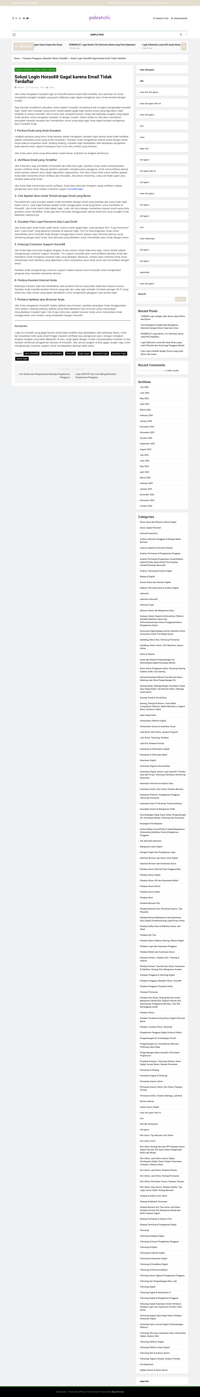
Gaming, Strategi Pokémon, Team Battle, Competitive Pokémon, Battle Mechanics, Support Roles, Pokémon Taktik (162, 706)
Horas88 (70, 353)
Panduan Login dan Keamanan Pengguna (158, 946)
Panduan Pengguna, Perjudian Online (156, 986)
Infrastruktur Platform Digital (153, 721)
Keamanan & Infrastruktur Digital (154, 749)
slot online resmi (147, 1141)
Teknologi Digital (147, 1287)
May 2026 (144, 398)
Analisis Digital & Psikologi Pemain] (156, 548)
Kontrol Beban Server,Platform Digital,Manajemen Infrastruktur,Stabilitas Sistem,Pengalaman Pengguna (162, 832)
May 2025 (144, 466)
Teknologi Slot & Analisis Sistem (155, 1353)
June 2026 (144, 393)
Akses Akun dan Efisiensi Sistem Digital (158, 522)
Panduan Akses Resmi (150, 886)
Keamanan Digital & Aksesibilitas (155, 766)
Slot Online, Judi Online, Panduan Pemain (158, 1170)
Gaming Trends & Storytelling (153, 697)
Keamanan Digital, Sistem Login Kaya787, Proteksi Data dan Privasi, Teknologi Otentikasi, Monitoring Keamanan (163, 774)
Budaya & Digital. (147, 576)
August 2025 (145, 449)
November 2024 (147, 500)
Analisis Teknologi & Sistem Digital (156, 571)
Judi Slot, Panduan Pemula (152, 743)
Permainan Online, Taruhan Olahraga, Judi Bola (161, 1096)
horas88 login (75, 189)
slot (142, 126)
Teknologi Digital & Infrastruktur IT (155, 1292)
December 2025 (147, 427)
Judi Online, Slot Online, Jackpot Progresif (159, 732)
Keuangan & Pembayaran (151, 823)
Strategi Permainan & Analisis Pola (156, 1219)
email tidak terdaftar (52, 353)
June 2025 (144, 461)
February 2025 (146, 483)
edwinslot (144, 593)
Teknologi (144, 1230)
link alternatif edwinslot (150, 841)
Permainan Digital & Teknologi (153, 1075)
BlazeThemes (118, 1392)
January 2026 (146, 421)
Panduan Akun (146, 897)
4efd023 (20, 87)
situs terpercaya (147, 238)
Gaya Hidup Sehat (148, 715)
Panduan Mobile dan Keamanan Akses (157, 952)
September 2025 (147, 443)
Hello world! (172, 370)
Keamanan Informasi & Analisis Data (156, 783)
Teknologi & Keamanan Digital (153, 1258)
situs (142, 137)
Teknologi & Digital (148, 1247)
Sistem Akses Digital (149, 1107)
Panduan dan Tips (148, 935)
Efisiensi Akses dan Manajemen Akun (157, 610)
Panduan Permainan (149, 992)
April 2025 (144, 472)
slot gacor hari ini (148, 171)
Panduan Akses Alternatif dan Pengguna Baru (160, 869)
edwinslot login (147, 605)
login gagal (84, 353)
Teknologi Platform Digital (152, 1342)
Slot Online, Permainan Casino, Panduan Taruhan (162, 1181)
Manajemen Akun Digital (151, 846)
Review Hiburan (147, 1101)
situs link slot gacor (149, 92)
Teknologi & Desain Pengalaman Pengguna (159, 1241)
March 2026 (145, 410)
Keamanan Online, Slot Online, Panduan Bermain (161, 789)
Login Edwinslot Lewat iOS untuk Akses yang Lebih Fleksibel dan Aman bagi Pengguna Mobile (127, 3)
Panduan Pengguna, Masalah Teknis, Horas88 (35, 70)
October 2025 (146, 438)
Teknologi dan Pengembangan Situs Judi (158, 1281)
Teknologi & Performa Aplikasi (154, 1270)
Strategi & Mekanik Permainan (153, 1201)
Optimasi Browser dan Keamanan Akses (158, 863)
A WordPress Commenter (152, 370)
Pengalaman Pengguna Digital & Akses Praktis (161, 1032)
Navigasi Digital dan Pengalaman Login (157, 852)
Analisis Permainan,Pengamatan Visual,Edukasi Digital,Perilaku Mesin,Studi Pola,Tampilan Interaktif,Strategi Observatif (161, 562)
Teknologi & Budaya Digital (152, 1236)
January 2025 (146, 489)
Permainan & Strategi (149, 1070)
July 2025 (144, 455)
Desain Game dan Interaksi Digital (155, 582)
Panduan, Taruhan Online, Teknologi (156, 1027)
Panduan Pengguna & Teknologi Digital (157, 975)
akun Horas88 (31, 353)
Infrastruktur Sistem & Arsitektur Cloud (157, 726)
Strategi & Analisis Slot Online (153, 1196)
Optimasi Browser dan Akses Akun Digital (159, 858)
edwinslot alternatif (149, 599)
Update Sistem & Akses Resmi (154, 1370)
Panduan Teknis (147, 1012)
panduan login (119, 353)
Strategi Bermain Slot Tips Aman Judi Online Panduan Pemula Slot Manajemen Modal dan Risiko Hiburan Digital (160, 1210)
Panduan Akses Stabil (150, 892)
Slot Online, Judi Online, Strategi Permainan (159, 1176)
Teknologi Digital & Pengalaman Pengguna (159, 1298)
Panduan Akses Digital (150, 875)
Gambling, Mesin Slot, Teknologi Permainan (159, 640)
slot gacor (144, 160)
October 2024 (146, 506)
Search (142, 294)
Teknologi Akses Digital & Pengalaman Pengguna (162, 1275)
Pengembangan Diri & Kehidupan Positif (158, 1038)
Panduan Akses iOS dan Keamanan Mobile (159, 880)
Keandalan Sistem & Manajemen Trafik (157, 809)
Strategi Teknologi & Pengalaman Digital (158, 1224)
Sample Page (97, 34)
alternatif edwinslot (149, 533)
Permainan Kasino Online (151, 1081)
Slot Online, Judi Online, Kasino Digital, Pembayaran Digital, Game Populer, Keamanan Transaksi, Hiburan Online (161, 1161)
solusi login (21, 358)
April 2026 (144, 404)
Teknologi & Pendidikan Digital (154, 1264)
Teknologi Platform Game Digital (155, 1347)
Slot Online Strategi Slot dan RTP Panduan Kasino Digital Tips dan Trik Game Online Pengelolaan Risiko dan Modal (162, 1149)
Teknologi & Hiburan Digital (152, 1253)
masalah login (101, 353)
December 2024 (147, 494)
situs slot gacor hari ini (150, 103)
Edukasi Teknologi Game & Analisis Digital (159, 588)
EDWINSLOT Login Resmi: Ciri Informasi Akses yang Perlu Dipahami (71, 44)
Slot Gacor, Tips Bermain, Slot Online (156, 1135)
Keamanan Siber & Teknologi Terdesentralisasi (161, 803)
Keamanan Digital (148, 760)
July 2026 (144, 387)
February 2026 (146, 415)
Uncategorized (146, 1364)
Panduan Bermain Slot (150, 903)
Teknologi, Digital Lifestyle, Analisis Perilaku (160, 1359)
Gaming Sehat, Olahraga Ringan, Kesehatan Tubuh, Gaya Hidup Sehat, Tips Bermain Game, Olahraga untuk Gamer (162, 689)
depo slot (144, 148)
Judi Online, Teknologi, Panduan (154, 737)
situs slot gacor (147, 114)
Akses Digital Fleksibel (150, 528)
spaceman (144, 272)
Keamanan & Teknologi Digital (153, 755)
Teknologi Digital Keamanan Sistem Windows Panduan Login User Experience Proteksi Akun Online (161, 1307)
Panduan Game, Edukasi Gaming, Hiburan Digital (162, 940)
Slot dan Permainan (149, 1124)
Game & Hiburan (147, 654)
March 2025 (145, 477)
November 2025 (147, 432)
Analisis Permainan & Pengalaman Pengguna (160, 553)
